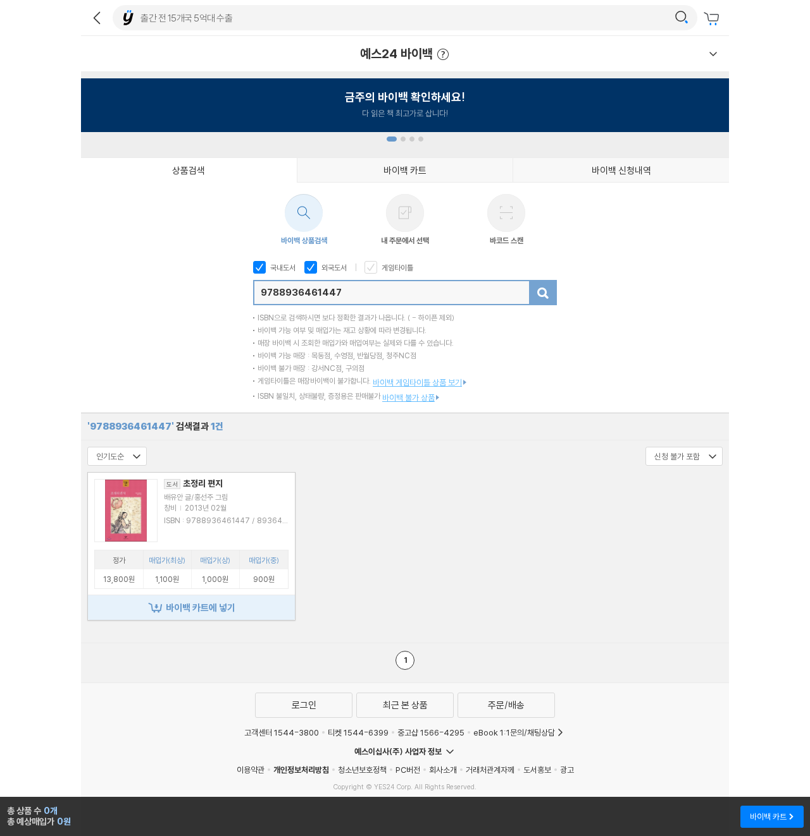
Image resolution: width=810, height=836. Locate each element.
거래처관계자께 (490, 770)
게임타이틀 (396, 267)
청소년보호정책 (362, 770)
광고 (567, 770)
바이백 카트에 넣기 (200, 608)
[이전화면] (97, 17)
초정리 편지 (194, 483)
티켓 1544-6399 (358, 732)
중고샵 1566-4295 (430, 732)
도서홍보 (537, 770)
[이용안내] (713, 53)
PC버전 (408, 770)
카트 (713, 19)
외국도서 (333, 267)
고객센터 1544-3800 (281, 732)
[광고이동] (681, 17)
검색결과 (155, 426)
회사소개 (443, 770)
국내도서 (282, 267)
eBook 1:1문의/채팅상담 (514, 732)
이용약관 (251, 770)
